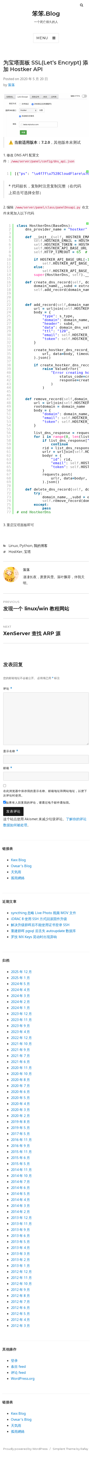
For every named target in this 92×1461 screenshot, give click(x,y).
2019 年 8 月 (20, 1121)
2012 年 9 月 (20, 1289)
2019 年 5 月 (20, 1127)
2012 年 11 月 (21, 1277)
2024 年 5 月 (20, 983)
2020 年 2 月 (20, 1115)
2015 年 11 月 (21, 1151)
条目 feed (18, 1366)
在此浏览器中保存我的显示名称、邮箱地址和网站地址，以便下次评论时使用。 (45, 793)
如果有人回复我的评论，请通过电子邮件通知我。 (39, 802)
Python (25, 546)
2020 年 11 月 (21, 1067)
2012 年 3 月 (20, 1325)
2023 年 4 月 (20, 1031)
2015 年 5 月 (20, 1163)
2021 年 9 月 (20, 1049)
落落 (11, 84)
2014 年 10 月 (21, 1175)
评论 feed (18, 1372)
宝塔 (27, 552)
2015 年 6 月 (20, 1157)
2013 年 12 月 (21, 1217)
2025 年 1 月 (20, 977)
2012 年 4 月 (20, 1319)
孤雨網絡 (18, 878)
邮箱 (7, 768)
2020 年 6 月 (20, 1091)
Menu (42, 38)
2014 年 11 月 (21, 1169)
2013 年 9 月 (20, 1229)
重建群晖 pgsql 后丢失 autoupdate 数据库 (43, 930)
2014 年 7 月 (20, 1181)
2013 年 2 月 (20, 1259)
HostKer (15, 552)
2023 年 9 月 (20, 1025)
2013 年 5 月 (20, 1241)
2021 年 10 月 (21, 1043)
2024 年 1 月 (20, 1007)
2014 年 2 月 (20, 1211)
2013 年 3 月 (20, 1253)
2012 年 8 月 (20, 1295)
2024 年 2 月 (20, 1001)
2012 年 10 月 (21, 1283)
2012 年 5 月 (20, 1313)
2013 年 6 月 (20, 1235)
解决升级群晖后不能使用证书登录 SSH (40, 924)
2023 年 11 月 (21, 1019)
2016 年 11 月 (21, 1139)
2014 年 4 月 (20, 1199)
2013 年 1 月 (20, 1265)
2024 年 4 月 (20, 989)
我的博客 (40, 546)
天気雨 (16, 872)
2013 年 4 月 (20, 1247)
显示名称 (10, 751)
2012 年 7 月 (20, 1301)
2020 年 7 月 (20, 1085)
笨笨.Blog (46, 13)
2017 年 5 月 (20, 1133)
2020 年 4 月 (20, 1103)
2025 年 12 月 (21, 971)
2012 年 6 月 (20, 1307)
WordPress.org (22, 1378)
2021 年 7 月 (20, 1055)
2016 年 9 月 (20, 1145)
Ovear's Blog (21, 866)
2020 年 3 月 (20, 1109)
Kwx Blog (18, 860)
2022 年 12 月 (21, 1037)
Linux (13, 546)
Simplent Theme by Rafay (70, 1449)
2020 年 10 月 (21, 1073)
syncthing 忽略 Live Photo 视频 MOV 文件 (43, 912)
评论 (7, 688)
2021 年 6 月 (20, 1061)
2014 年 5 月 (20, 1193)
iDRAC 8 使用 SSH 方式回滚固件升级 (39, 918)
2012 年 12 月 (21, 1271)
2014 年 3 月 (20, 1205)
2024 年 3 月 (20, 995)
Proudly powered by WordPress (25, 1449)
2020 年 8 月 (20, 1079)
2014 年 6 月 (20, 1187)
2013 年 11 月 (21, 1223)
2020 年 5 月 (20, 1097)
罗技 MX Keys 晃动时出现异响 (34, 936)
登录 (14, 1360)
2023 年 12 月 (21, 1013)
